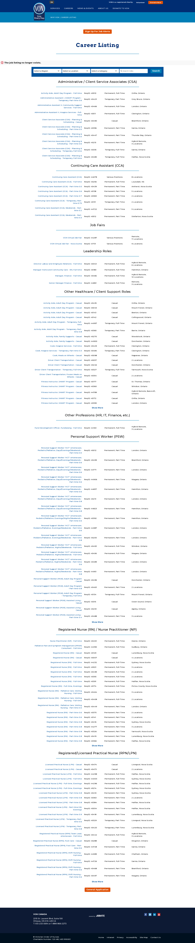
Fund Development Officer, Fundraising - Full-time (58, 428)
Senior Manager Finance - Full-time (65, 283)
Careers (68, 8)
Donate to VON (121, 8)
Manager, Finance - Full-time (68, 276)
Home (101, 937)
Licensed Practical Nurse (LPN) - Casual (63, 764)
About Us (103, 8)
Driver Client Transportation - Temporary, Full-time (58, 370)
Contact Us (156, 937)
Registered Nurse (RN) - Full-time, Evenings (61, 686)
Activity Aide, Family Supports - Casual (64, 336)
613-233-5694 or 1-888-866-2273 (50, 924)
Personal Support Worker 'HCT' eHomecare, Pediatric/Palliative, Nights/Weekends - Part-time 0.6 (59, 561)
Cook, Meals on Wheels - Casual (67, 355)
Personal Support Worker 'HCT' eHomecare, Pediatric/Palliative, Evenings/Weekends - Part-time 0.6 (57, 528)
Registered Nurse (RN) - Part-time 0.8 (64, 722)
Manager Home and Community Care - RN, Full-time (57, 270)
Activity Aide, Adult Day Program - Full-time (61, 93)
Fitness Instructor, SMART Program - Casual (61, 382)
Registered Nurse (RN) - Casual (67, 653)
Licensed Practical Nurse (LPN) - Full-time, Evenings (57, 783)
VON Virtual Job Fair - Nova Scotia (66, 244)
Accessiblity (131, 937)
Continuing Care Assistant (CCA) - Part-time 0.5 (60, 186)
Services (55, 8)
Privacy (120, 937)
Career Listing (68, 17)
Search (156, 71)
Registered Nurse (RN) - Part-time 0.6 (64, 712)
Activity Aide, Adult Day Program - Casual (62, 303)
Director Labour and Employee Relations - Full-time (58, 264)
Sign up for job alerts (97, 31)
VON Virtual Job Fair (72, 238)
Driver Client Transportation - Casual (65, 360)
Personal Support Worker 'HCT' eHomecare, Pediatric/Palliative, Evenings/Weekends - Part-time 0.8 (57, 537)
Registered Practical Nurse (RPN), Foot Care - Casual (57, 841)
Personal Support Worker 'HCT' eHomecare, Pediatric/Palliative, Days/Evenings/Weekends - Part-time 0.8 (60, 498)
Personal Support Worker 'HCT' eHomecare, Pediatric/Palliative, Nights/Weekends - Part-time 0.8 (59, 571)
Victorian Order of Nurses (47, 937)
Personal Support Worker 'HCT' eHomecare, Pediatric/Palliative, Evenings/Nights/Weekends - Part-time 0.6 (59, 518)
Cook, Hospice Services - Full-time (66, 346)
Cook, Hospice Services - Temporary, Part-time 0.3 (58, 351)
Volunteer (140, 2)
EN (52, 2)
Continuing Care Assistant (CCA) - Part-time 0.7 (60, 196)
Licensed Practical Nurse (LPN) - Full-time (62, 774)
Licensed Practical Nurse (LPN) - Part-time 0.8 (60, 793)
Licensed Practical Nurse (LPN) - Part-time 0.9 (60, 814)
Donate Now (155, 2)
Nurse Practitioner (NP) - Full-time (66, 641)
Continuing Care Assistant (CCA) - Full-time (62, 182)
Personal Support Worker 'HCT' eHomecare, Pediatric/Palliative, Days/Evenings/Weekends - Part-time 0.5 (60, 450)
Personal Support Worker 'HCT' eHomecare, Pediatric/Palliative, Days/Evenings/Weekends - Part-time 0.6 (60, 460)
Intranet (110, 937)
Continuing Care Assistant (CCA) (67, 177)
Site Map (144, 937)
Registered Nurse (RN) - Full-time (66, 662)
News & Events (85, 8)
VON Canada (40, 914)
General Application (97, 889)
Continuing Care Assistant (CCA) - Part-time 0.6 (60, 191)
